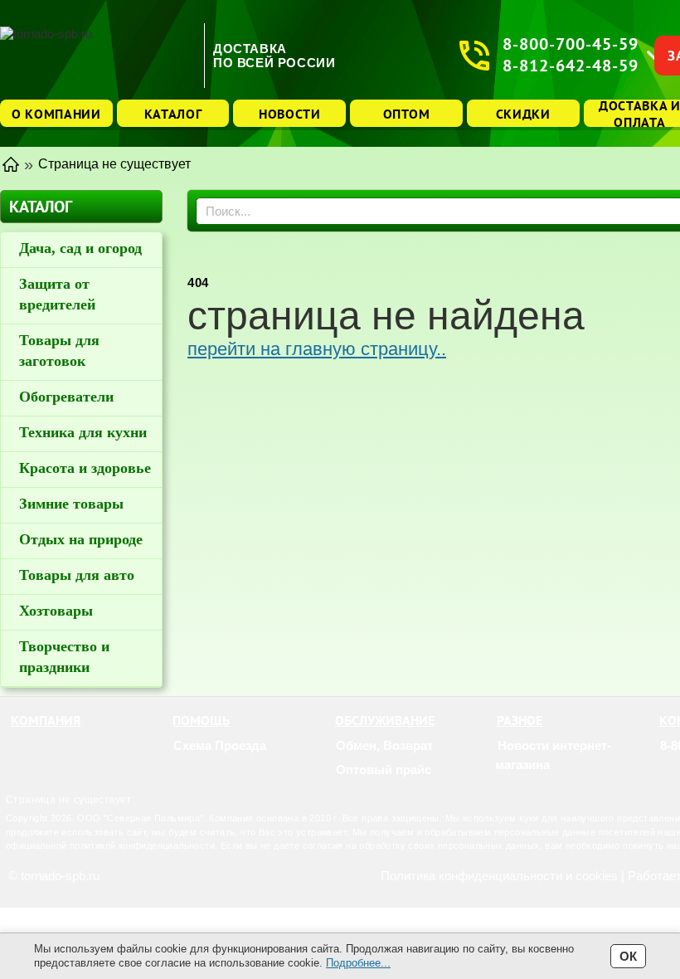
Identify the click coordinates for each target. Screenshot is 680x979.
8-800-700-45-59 (571, 44)
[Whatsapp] (670, 770)
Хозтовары (56, 610)
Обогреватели (66, 396)
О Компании (56, 113)
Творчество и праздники (64, 656)
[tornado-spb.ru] (98, 55)
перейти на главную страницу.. (316, 349)
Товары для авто (76, 575)
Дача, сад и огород (80, 248)
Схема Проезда (219, 745)
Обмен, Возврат (384, 745)
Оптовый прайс (383, 769)
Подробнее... (358, 963)
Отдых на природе (81, 539)
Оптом (406, 113)
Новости (290, 113)
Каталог (173, 113)
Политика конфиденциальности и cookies (499, 876)
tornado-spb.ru (60, 876)
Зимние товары (71, 503)
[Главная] (10, 163)
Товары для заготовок (59, 350)
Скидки (523, 113)
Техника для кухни (83, 432)
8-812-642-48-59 (571, 65)
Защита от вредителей (57, 294)
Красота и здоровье (85, 468)
